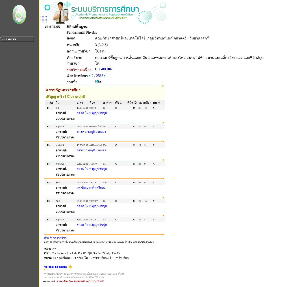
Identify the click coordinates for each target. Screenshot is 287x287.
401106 (106, 69)
